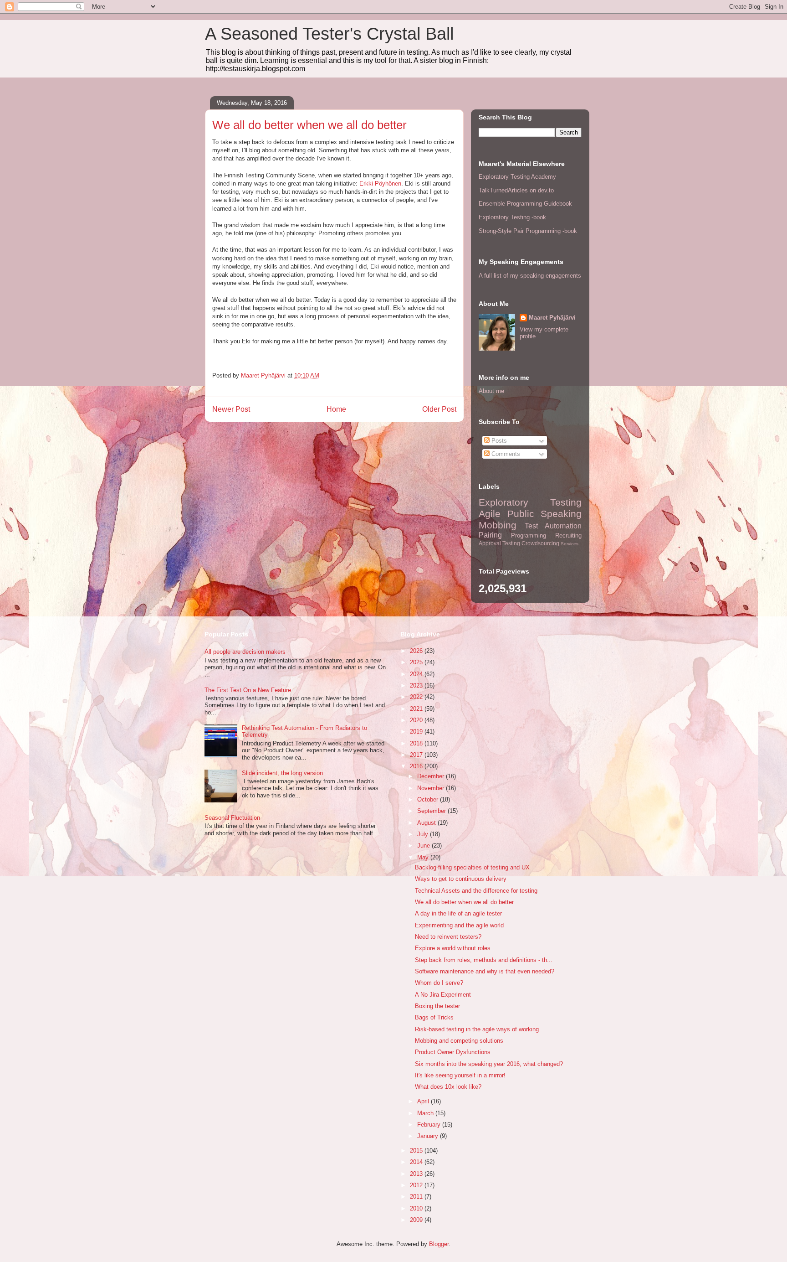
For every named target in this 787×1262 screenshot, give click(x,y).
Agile (490, 513)
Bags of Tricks (434, 1017)
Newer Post (231, 409)
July (423, 834)
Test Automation (553, 526)
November (431, 788)
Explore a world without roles (453, 948)
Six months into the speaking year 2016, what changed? (489, 1063)
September (432, 810)
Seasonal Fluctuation (232, 817)
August (427, 822)
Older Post (439, 409)
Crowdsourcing (540, 543)
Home (336, 409)
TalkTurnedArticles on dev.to (516, 190)
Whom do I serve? (439, 982)
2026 (417, 650)
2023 (417, 685)
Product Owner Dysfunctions (453, 1052)
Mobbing (497, 525)
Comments (505, 453)
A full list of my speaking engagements (530, 275)
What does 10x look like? (448, 1086)
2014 (417, 1162)
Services (569, 543)
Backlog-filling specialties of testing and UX (472, 867)
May (423, 857)
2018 (417, 743)
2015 (417, 1150)
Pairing (490, 535)
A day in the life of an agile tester (458, 913)
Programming (528, 535)
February (429, 1124)
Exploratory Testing (530, 502)
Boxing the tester (437, 1006)
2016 (417, 766)
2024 (417, 674)
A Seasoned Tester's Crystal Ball (329, 33)
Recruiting (568, 535)
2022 (417, 696)
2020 (417, 720)
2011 (417, 1196)
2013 (417, 1173)
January (428, 1136)
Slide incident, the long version (282, 773)
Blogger (439, 1244)
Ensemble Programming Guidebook (525, 203)
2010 (417, 1208)
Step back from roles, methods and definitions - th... (483, 960)
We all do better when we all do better (464, 902)
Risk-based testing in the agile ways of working (477, 1029)
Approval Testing (499, 543)
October (428, 799)
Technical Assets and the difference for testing (476, 890)
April (424, 1101)
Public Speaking (544, 513)
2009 (417, 1219)
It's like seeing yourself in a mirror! (460, 1075)
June (424, 845)
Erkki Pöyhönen (380, 183)
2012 (417, 1185)
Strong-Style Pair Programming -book (528, 231)
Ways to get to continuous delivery (460, 878)
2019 (417, 731)
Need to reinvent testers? (448, 936)
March (426, 1113)
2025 (417, 662)
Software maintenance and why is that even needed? (484, 971)
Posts (498, 440)
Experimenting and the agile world (459, 925)
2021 (417, 708)
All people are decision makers (245, 651)
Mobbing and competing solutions (459, 1040)
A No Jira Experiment (443, 994)
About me (491, 391)
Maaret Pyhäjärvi (552, 317)
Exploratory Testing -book (512, 217)
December (431, 776)
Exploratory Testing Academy (517, 176)
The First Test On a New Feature (247, 690)
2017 (417, 754)
